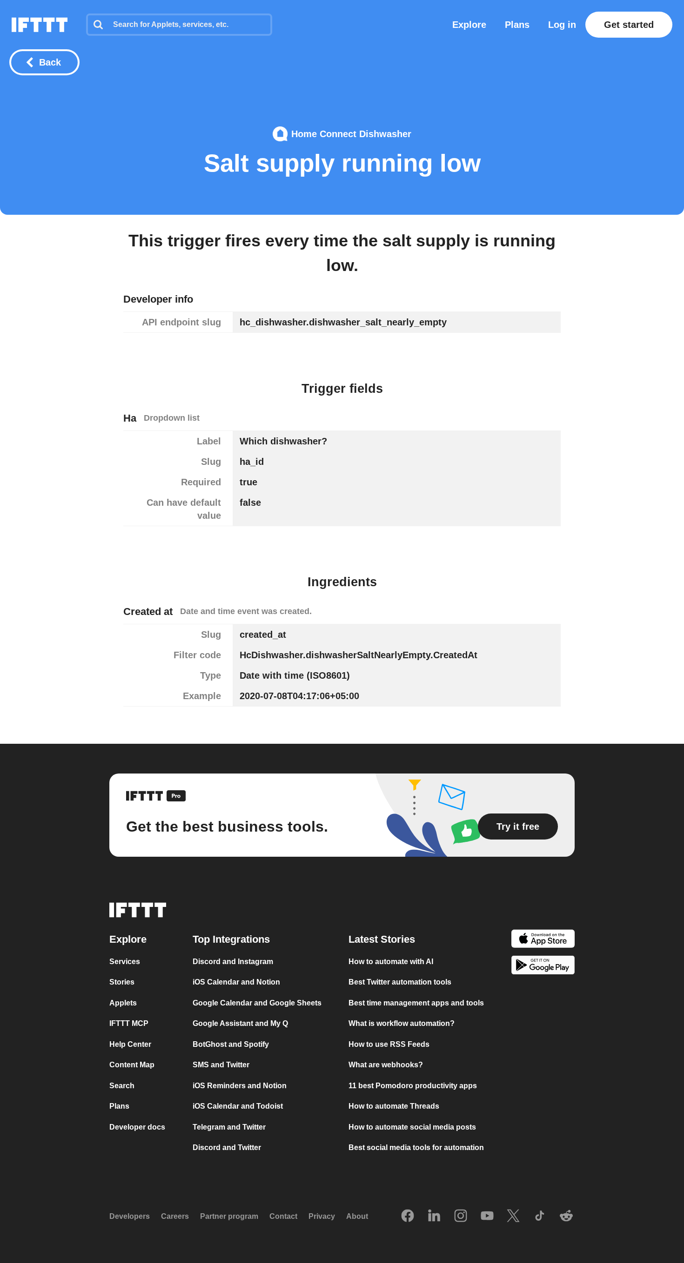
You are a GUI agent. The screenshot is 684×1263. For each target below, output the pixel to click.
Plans (517, 24)
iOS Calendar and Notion (236, 982)
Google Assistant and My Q (240, 1023)
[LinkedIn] (434, 1216)
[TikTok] (539, 1216)
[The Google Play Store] (543, 966)
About (357, 1216)
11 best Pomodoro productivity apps (413, 1086)
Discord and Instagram (233, 961)
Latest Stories (382, 939)
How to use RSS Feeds (389, 1044)
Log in (562, 24)
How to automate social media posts (412, 1127)
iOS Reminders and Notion (240, 1086)
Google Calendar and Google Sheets (257, 1003)
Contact (283, 1216)
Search (121, 1086)
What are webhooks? (386, 1065)
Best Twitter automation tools (400, 982)
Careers (175, 1216)
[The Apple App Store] (543, 940)
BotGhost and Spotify (231, 1044)
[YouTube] (487, 1216)
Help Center (130, 1044)
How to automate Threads (394, 1106)
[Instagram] (460, 1216)
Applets (123, 1003)
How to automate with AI (391, 961)
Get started (629, 25)
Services (124, 961)
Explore (469, 24)
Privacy (321, 1216)
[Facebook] (407, 1216)
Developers (129, 1216)
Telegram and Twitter (229, 1127)
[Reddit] (566, 1216)
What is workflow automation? (402, 1023)
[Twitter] (513, 1216)
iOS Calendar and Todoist (238, 1106)
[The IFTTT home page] (39, 24)
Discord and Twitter (227, 1147)
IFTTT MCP (128, 1023)
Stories (121, 982)
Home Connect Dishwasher (351, 134)
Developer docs (137, 1127)
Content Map (131, 1065)
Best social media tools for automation (416, 1147)
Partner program (229, 1216)
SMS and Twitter (221, 1065)
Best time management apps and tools (416, 1003)
